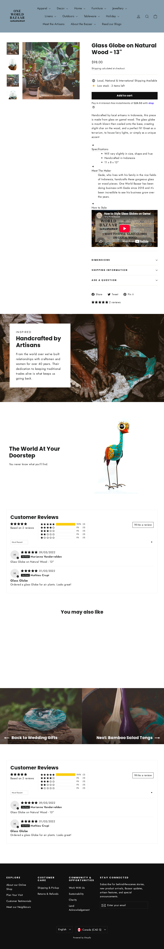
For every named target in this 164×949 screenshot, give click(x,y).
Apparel (42, 8)
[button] (100, 302)
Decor (61, 8)
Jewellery (118, 8)
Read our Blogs (111, 24)
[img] (29, 552)
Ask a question (104, 280)
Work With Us (77, 888)
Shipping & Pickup (48, 888)
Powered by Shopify (82, 937)
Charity (73, 900)
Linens (49, 16)
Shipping (96, 68)
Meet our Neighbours (18, 907)
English (62, 929)
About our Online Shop (16, 887)
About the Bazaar (82, 24)
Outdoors (68, 16)
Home (78, 8)
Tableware (90, 16)
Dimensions (101, 260)
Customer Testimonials (18, 901)
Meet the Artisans (53, 24)
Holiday (111, 16)
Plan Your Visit (14, 895)
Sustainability (76, 894)
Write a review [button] (143, 525)
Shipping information (109, 270)
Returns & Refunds (48, 894)
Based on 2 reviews (22, 528)
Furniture (98, 8)
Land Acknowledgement (79, 908)
